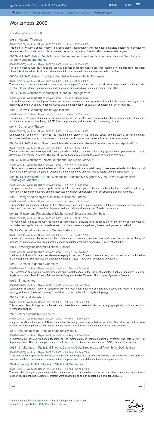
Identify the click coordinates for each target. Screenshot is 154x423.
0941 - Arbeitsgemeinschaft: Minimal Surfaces (39, 247)
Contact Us (15, 404)
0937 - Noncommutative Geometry (32, 314)
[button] (114, 4)
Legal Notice (30, 404)
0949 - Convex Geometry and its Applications (39, 110)
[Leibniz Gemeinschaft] (134, 406)
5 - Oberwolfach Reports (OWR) (44, 12)
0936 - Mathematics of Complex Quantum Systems (43, 330)
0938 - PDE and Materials (26, 297)
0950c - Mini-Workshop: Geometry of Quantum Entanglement (49, 93)
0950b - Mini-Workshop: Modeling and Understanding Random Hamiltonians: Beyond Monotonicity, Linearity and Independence (75, 58)
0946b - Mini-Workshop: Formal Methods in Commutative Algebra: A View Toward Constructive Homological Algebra (72, 178)
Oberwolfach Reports (78, 12)
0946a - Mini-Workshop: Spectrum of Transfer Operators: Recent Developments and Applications (73, 143)
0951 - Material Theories (25, 39)
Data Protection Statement (53, 404)
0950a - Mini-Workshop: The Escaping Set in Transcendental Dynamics (56, 76)
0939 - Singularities (22, 280)
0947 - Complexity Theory (26, 126)
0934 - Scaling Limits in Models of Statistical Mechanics (46, 364)
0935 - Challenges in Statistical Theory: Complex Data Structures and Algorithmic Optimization (72, 347)
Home (19, 12)
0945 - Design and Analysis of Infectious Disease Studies (47, 197)
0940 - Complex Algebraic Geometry (33, 264)
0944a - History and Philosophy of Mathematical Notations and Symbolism (58, 213)
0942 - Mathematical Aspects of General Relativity (42, 230)
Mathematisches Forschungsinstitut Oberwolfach (36, 400)
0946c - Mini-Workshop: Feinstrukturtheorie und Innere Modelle (51, 160)
